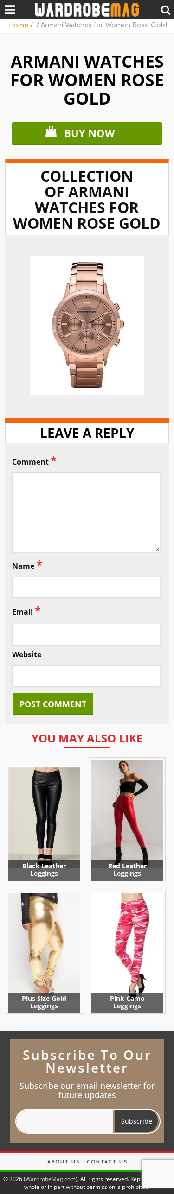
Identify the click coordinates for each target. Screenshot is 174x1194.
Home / (22, 25)
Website (26, 655)
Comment (34, 460)
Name (27, 564)
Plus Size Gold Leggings (44, 1002)
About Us (63, 1162)
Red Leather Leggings (127, 869)
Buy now (89, 133)
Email (26, 610)
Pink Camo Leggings (127, 1002)
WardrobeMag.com (51, 1179)
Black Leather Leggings (44, 869)
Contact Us (107, 1162)
